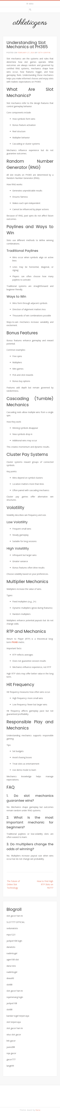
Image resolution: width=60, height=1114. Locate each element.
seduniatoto (12, 928)
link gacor (11, 1040)
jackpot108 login (14, 940)
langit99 (10, 1065)
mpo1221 (11, 934)
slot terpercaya (14, 1022)
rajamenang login (15, 997)
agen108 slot (13, 959)
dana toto (11, 965)
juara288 (11, 1047)
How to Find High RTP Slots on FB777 (45, 884)
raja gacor (11, 1053)
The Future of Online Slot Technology (13, 884)
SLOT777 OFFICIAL (16, 922)
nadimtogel (12, 953)
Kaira (38, 1110)
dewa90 (10, 978)
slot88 (9, 984)
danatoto (11, 947)
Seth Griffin (44, 52)
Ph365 (15, 642)
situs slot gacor (14, 1034)
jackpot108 (12, 1003)
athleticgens (30, 23)
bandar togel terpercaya (18, 1015)
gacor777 (11, 1059)
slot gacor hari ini (15, 915)
